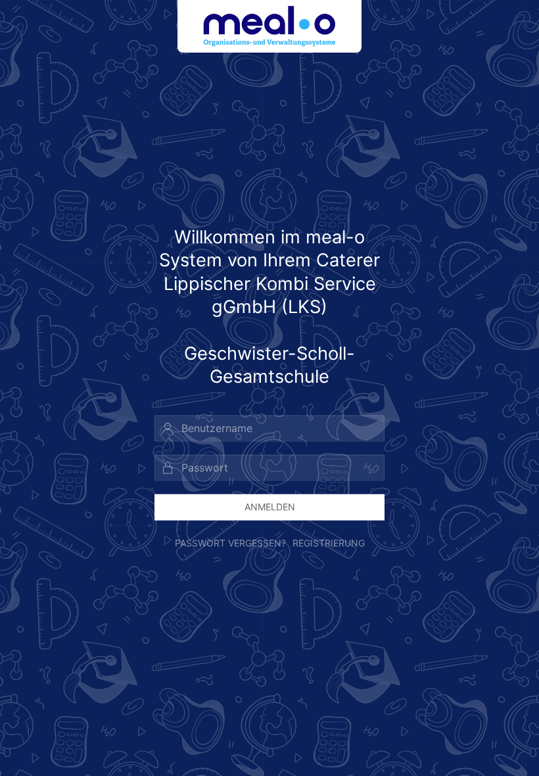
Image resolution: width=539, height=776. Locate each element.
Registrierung (329, 543)
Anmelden (270, 506)
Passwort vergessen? (230, 543)
